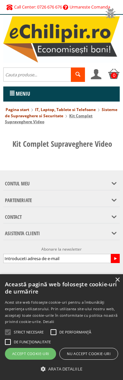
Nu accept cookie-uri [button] (89, 353)
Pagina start (17, 109)
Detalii (48, 321)
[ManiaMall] (61, 39)
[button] (61, 369)
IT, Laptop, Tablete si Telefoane (65, 109)
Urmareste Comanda (90, 7)
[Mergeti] (115, 258)
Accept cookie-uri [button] (30, 353)
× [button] (117, 279)
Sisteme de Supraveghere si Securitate (61, 113)
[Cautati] (78, 74)
